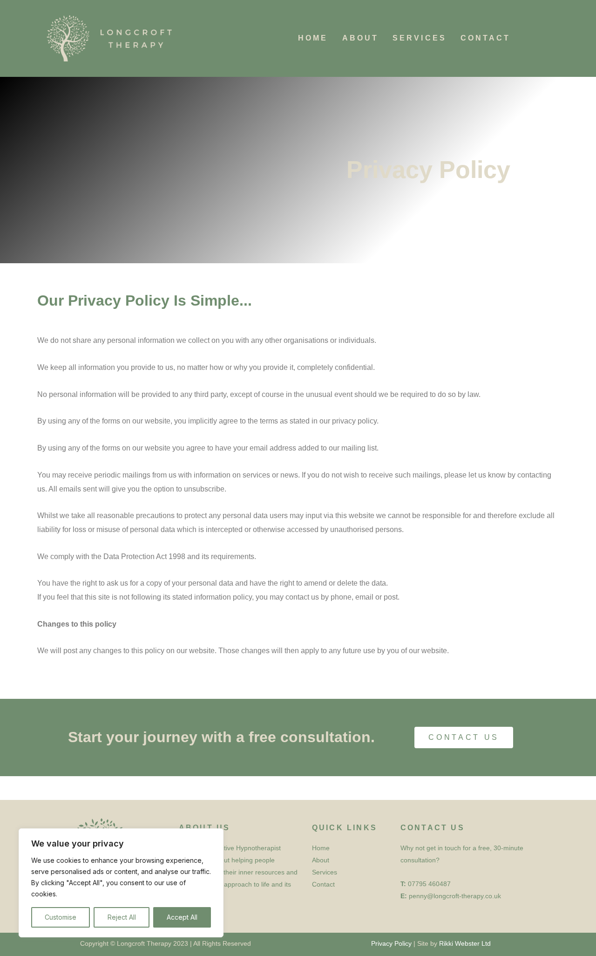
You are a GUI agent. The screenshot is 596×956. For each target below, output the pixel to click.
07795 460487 (429, 884)
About (360, 38)
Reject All (122, 917)
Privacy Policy (391, 943)
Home (313, 38)
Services (420, 38)
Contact (486, 38)
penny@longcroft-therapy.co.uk (455, 896)
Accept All (182, 917)
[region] (121, 882)
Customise (60, 917)
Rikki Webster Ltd (465, 943)
